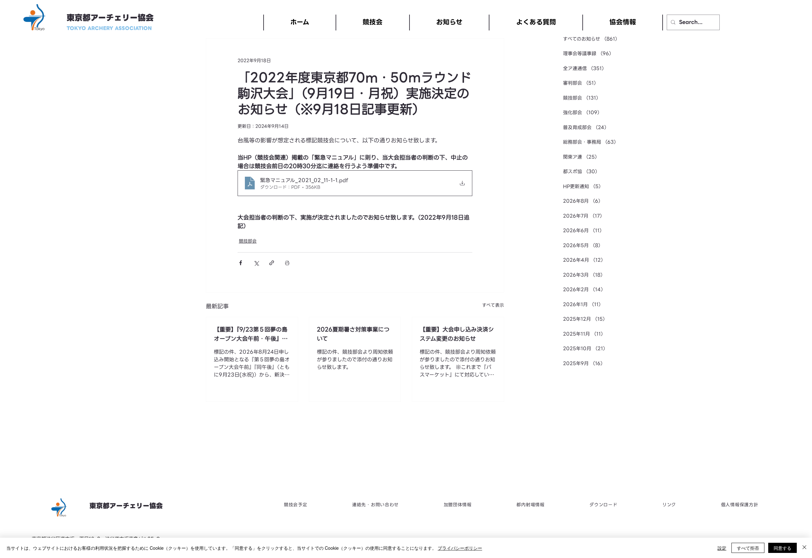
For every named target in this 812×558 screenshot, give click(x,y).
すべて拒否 (748, 548)
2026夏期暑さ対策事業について (353, 334)
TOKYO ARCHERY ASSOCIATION (109, 28)
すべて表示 (493, 305)
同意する (782, 548)
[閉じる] (804, 548)
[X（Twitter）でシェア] (256, 263)
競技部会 (248, 241)
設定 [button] (721, 548)
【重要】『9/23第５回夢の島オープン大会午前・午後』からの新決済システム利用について (251, 334)
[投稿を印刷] (287, 263)
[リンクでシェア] (272, 263)
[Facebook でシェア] (241, 263)
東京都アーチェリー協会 (110, 17)
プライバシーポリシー (460, 548)
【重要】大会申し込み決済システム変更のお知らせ (457, 334)
